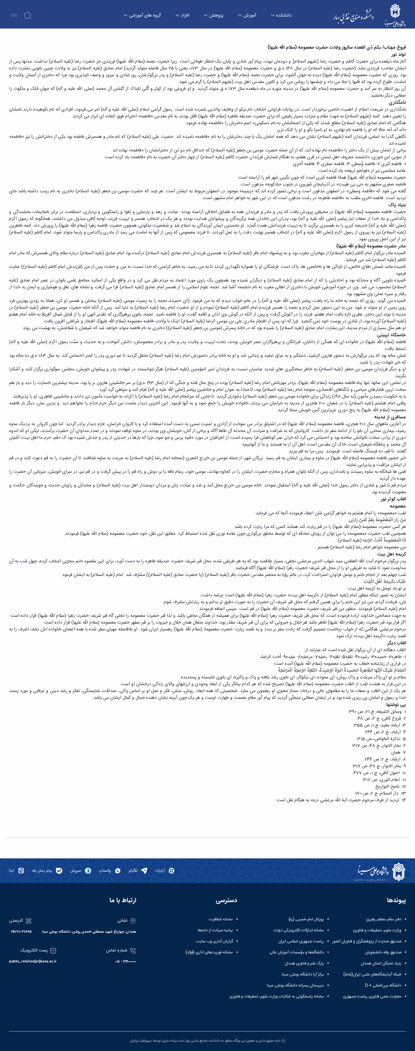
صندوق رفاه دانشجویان (383, 952)
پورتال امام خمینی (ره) (306, 919)
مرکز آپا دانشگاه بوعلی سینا (303, 974)
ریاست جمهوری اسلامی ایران (301, 941)
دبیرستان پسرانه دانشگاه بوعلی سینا (295, 985)
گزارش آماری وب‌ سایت (214, 941)
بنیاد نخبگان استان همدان (381, 963)
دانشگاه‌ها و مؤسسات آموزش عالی (296, 952)
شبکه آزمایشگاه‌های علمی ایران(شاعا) (372, 974)
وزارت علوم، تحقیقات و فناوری (377, 930)
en (14, 15)
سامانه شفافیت (221, 919)
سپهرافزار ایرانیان (141, 1041)
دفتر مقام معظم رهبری (383, 919)
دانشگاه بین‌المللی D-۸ (383, 985)
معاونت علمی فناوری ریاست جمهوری (372, 996)
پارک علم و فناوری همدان (304, 963)
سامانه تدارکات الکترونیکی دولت (299, 930)
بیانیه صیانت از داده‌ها (215, 930)
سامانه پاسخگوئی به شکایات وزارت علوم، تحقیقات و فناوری (277, 996)
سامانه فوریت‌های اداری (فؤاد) (209, 952)
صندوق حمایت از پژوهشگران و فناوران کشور (366, 941)
